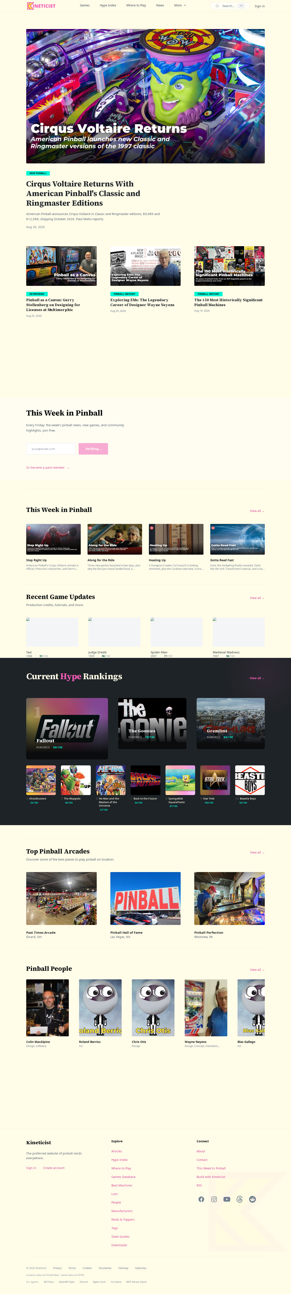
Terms (72, 1268)
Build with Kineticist (211, 1177)
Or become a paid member (47, 467)
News (160, 5)
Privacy (57, 1268)
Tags (114, 1228)
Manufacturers (122, 1211)
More (178, 5)
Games (85, 5)
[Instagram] (214, 1199)
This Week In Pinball (211, 1168)
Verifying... (93, 449)
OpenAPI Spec (67, 1281)
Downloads (119, 1245)
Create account (54, 1168)
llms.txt (84, 1281)
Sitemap (123, 1268)
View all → (257, 511)
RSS (199, 1185)
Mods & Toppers (123, 1219)
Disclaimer (105, 1268)
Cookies (87, 1268)
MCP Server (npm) (136, 1281)
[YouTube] (227, 1199)
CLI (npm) (116, 1281)
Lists (114, 1194)
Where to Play (136, 5)
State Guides (120, 1236)
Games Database (123, 1177)
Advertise (140, 1268)
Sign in (260, 6)
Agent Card (99, 1281)
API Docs (49, 1281)
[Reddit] (252, 1199)
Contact (202, 1160)
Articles (116, 1151)
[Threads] (239, 1199)
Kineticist (38, 1142)
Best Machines (121, 1185)
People (116, 1202)
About (201, 1151)
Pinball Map (52, 1275)
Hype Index (108, 5)
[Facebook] (201, 1199)
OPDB (80, 1275)
